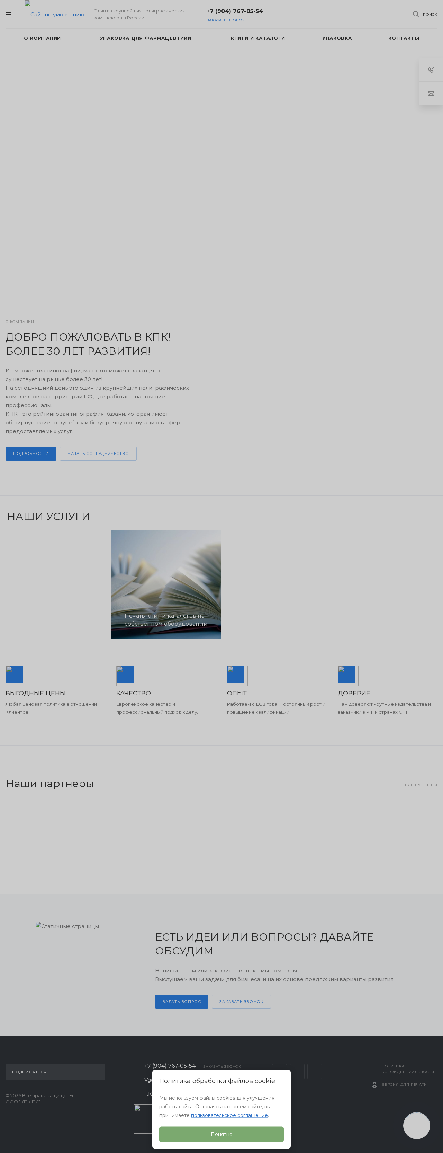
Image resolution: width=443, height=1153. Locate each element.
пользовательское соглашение (229, 1115)
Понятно (222, 1134)
